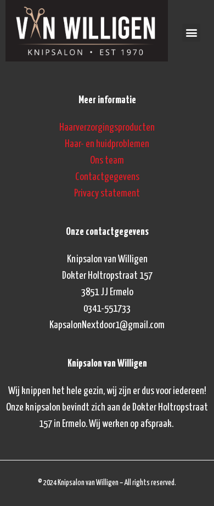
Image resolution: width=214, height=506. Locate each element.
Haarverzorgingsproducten (107, 127)
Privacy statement (107, 193)
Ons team (107, 160)
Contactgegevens (107, 177)
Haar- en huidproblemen (107, 144)
